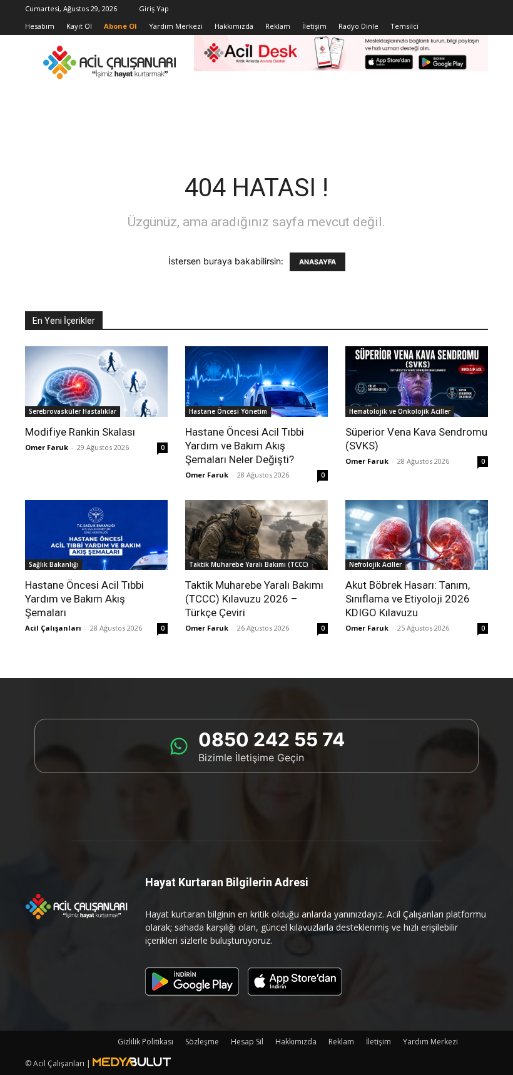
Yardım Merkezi (176, 26)
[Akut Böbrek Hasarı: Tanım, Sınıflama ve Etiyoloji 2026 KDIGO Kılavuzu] (416, 535)
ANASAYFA (317, 262)
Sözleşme (202, 1041)
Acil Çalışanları (53, 627)
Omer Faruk (46, 447)
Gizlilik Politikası (145, 1041)
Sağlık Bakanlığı (54, 564)
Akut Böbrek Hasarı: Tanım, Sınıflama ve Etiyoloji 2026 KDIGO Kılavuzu (407, 599)
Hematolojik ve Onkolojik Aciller (399, 411)
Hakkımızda (234, 26)
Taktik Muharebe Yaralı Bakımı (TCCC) (248, 564)
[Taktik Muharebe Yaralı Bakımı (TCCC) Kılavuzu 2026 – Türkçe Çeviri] (256, 535)
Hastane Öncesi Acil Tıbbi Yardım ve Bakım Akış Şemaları (84, 599)
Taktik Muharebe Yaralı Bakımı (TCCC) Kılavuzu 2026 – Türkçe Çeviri (254, 599)
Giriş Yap (154, 8)
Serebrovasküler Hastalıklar (72, 411)
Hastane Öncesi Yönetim (228, 411)
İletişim (314, 26)
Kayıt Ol (79, 26)
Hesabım (39, 26)
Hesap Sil (247, 1041)
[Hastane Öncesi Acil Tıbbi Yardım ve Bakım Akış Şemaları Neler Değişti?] (256, 381)
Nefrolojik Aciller (375, 564)
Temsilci (404, 26)
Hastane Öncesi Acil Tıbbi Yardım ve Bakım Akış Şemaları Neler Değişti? (244, 446)
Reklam (277, 26)
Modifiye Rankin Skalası (80, 432)
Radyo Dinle (358, 26)
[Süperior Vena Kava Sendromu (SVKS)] (416, 381)
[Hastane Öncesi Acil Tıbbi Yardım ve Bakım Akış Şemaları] (96, 535)
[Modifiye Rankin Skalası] (96, 381)
